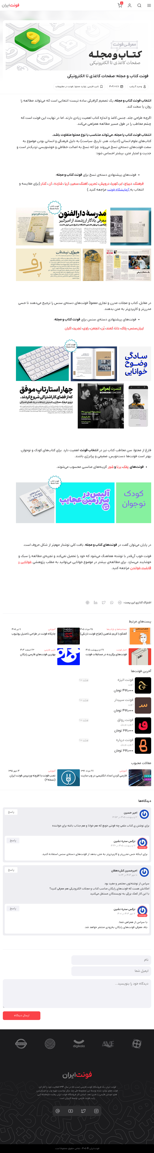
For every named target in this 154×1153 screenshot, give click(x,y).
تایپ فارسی (93, 86)
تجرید (77, 328)
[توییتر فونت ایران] (83, 1111)
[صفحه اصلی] (10, 5)
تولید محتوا (80, 86)
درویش (104, 184)
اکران (68, 328)
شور (111, 467)
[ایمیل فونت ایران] (57, 1111)
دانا (117, 328)
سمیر (75, 184)
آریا (67, 184)
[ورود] (129, 5)
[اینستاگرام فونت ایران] (96, 1111)
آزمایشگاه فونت (118, 190)
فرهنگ (139, 184)
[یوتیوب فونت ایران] (70, 1111)
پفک (126, 467)
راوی (86, 328)
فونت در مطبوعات (64, 86)
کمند (109, 328)
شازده (58, 184)
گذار (43, 184)
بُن (103, 328)
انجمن (94, 328)
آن (50, 184)
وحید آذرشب (135, 86)
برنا (118, 467)
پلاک (124, 328)
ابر (120, 184)
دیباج (128, 184)
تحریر (93, 184)
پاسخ (11, 812)
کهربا (114, 184)
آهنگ (84, 184)
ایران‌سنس (136, 328)
